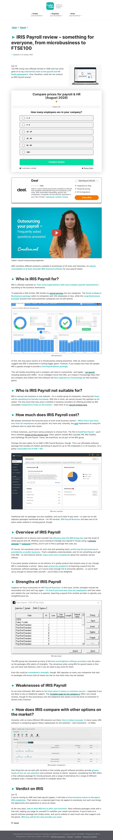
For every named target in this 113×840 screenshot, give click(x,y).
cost (76, 423)
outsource (26, 544)
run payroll (89, 372)
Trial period (50, 197)
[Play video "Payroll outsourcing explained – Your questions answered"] (56, 232)
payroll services (56, 293)
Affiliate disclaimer (58, 836)
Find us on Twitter (90, 836)
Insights (78, 836)
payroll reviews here (78, 405)
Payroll (16, 823)
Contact (58, 197)
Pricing (65, 197)
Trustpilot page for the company (64, 694)
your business (36, 15)
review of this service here (36, 435)
